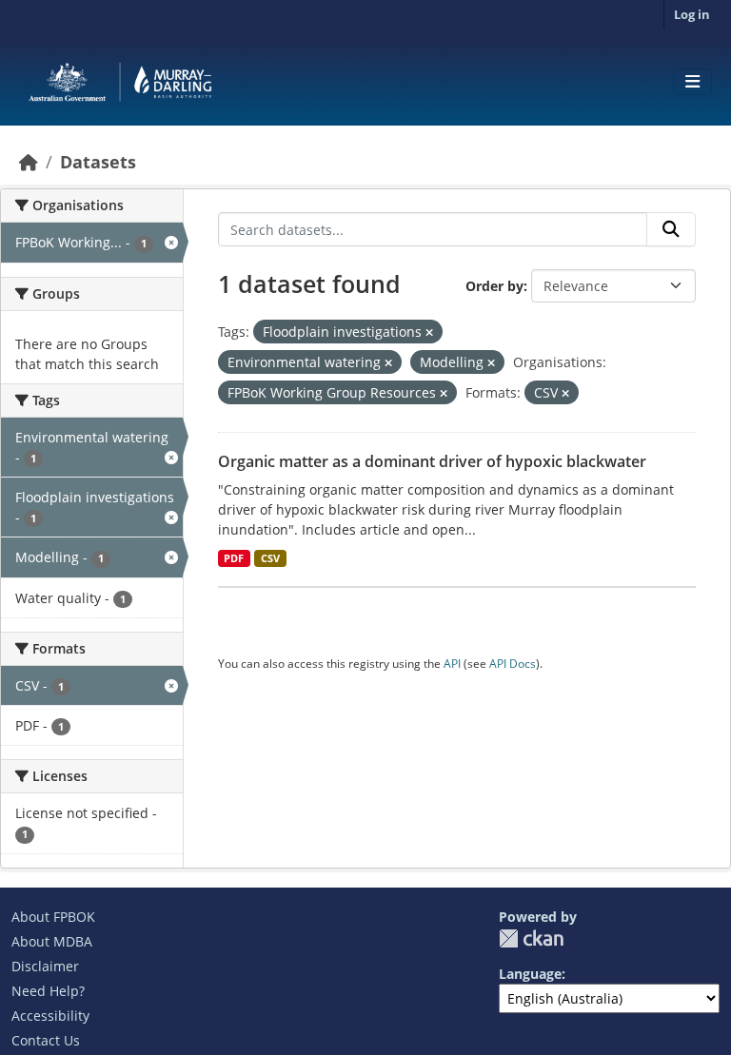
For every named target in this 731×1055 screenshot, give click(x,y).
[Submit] (671, 229)
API (452, 663)
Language (530, 974)
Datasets (98, 161)
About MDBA (51, 941)
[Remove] (429, 332)
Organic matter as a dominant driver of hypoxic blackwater (432, 461)
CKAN (531, 938)
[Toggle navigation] (692, 81)
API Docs (512, 663)
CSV (270, 558)
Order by (494, 286)
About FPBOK (53, 917)
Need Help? (48, 991)
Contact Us (45, 1040)
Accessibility (50, 1015)
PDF (234, 558)
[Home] (28, 161)
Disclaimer (45, 966)
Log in (692, 14)
